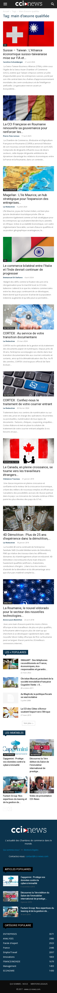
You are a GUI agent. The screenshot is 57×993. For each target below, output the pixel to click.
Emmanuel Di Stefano (12, 277)
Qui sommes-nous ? (11, 850)
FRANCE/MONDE (10, 190)
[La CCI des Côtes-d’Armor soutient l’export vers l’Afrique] (10, 712)
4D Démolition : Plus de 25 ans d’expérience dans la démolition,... (26, 536)
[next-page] (10, 809)
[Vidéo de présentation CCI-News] (42, 784)
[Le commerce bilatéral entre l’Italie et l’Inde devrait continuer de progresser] (28, 249)
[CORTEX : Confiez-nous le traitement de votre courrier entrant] (28, 383)
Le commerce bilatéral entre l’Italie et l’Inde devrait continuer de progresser (27, 269)
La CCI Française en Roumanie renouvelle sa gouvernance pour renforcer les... (25, 128)
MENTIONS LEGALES (39, 984)
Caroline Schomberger (13, 62)
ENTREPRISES (9, 328)
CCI (5, 45)
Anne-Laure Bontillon (12, 620)
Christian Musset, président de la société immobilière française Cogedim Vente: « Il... (37, 681)
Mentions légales (31, 850)
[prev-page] (5, 809)
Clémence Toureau (11, 479)
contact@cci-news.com (37, 856)
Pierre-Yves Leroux (11, 136)
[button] (5, 4)
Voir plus (27, 723)
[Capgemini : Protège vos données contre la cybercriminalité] (15, 747)
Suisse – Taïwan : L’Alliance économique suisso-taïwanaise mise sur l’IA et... (25, 54)
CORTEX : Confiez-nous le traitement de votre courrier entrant (27, 402)
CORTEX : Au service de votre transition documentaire (23, 335)
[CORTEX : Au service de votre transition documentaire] (28, 316)
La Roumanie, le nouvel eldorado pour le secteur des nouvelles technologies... (26, 612)
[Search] (52, 4)
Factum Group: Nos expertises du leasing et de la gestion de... (15, 799)
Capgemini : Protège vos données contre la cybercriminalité (14, 761)
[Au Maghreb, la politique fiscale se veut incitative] (10, 698)
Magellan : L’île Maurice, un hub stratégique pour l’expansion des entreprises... (25, 198)
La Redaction (9, 207)
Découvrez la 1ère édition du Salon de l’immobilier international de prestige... (39, 765)
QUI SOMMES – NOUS (19, 984)
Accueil (6, 11)
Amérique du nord (11, 462)
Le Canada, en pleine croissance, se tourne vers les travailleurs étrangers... (28, 471)
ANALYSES (8, 529)
